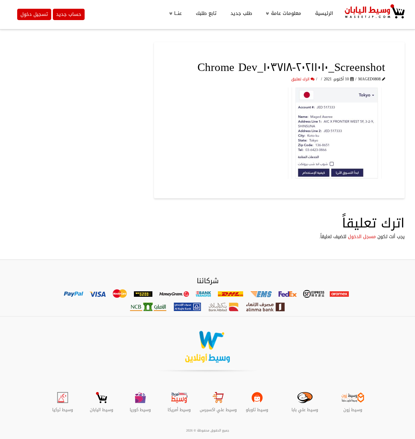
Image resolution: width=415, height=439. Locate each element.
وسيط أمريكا (179, 407)
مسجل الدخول (362, 236)
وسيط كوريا (140, 407)
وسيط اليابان (101, 407)
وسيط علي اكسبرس (218, 407)
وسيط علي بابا (304, 407)
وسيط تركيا (62, 407)
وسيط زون (352, 407)
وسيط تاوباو (257, 407)
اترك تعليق (301, 79)
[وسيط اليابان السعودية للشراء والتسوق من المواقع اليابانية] (374, 14)
